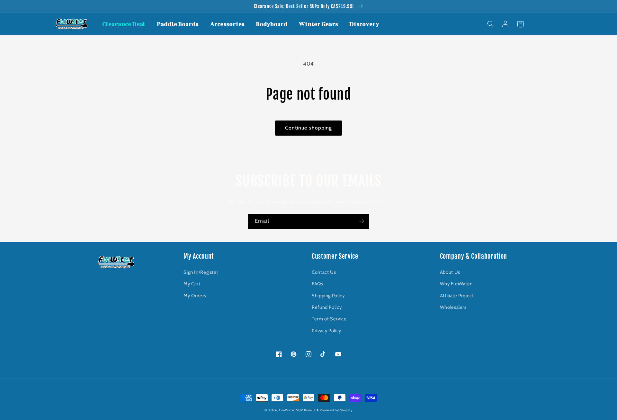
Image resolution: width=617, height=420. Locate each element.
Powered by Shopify (336, 410)
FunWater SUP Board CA (298, 410)
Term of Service (329, 319)
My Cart (191, 284)
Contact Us (324, 272)
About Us (450, 272)
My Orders (194, 296)
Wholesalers (453, 307)
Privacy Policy (326, 331)
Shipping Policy (328, 296)
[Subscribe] (361, 221)
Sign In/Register (200, 272)
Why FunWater (456, 284)
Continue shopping (308, 128)
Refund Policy (327, 307)
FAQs (317, 284)
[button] (490, 24)
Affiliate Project (457, 296)
